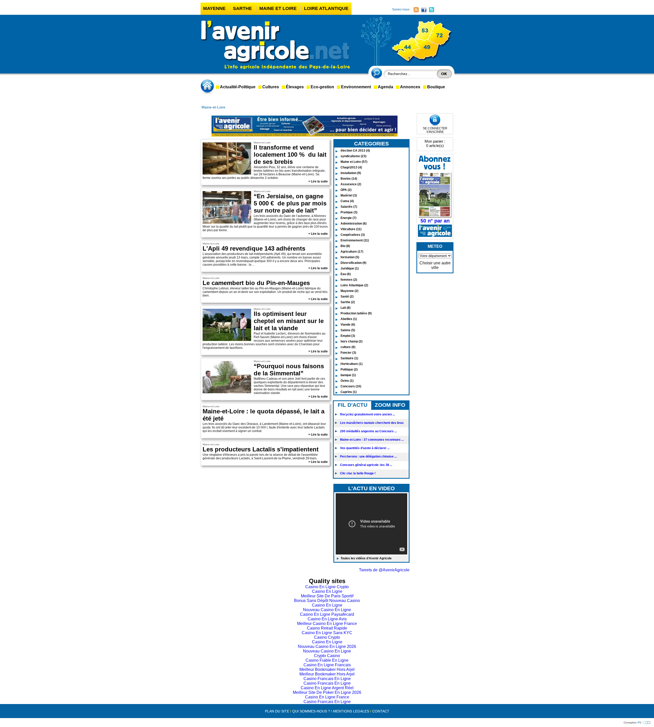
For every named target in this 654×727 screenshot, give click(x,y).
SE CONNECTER (435, 128)
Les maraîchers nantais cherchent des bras (372, 423)
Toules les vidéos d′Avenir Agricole (366, 558)
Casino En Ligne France (327, 697)
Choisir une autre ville (435, 265)
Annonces (410, 87)
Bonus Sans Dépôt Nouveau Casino (327, 600)
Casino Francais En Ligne (327, 678)
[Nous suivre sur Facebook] (423, 9)
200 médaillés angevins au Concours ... (368, 431)
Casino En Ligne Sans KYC (327, 633)
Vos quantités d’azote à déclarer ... (365, 448)
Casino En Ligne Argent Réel (327, 688)
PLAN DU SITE (277, 711)
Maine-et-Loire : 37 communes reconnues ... (372, 439)
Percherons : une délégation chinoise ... (368, 456)
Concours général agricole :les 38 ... (366, 465)
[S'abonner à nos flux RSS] (416, 9)
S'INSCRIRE (435, 132)
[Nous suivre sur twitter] (431, 9)
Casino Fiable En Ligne (327, 660)
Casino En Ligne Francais (327, 665)
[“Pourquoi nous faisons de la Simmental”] (227, 393)
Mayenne (214, 8)
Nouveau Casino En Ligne (327, 610)
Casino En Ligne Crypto (327, 587)
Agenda (385, 87)
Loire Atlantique (326, 8)
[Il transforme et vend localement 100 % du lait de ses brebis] (227, 174)
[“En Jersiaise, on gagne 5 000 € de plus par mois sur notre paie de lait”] (227, 223)
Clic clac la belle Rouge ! (358, 473)
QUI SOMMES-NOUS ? (311, 711)
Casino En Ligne (327, 591)
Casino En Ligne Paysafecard (327, 614)
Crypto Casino (327, 656)
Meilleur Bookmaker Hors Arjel (327, 669)
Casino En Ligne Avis (327, 619)
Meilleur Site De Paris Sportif (327, 596)
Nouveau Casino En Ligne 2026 (327, 646)
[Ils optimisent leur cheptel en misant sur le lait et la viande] (227, 341)
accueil (208, 87)
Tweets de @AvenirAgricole (384, 570)
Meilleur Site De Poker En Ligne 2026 (327, 692)
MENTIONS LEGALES (351, 711)
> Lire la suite (318, 181)
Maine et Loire (278, 8)
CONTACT (380, 711)
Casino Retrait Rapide (327, 628)
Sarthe (242, 8)
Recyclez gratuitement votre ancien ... (367, 414)
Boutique (436, 87)
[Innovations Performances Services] (637, 723)
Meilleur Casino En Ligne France (327, 623)
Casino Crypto (327, 637)
